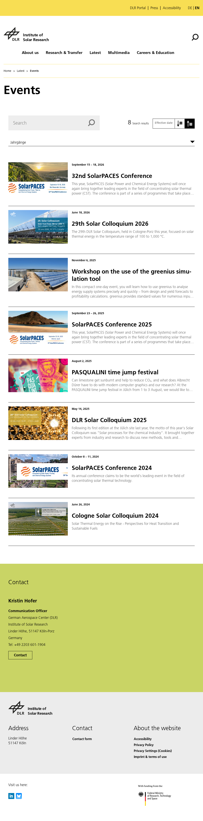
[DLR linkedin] (11, 797)
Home (7, 70)
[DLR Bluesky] (19, 797)
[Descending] (190, 124)
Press (154, 8)
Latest (95, 52)
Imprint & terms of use (150, 757)
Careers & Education (155, 52)
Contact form (82, 739)
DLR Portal (138, 8)
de (190, 8)
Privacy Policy (144, 745)
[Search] (196, 37)
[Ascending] (180, 124)
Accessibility (172, 8)
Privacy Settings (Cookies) (153, 751)
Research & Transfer (64, 52)
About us (30, 52)
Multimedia (119, 52)
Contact (20, 655)
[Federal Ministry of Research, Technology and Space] (158, 810)
